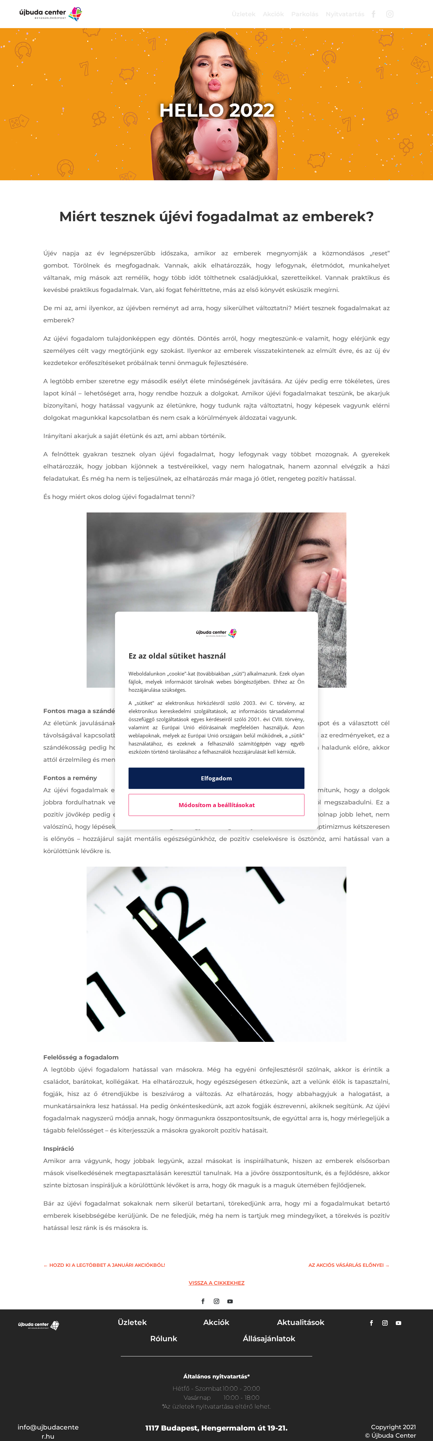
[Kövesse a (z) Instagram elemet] (216, 1301)
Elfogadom (216, 778)
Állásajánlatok (269, 1338)
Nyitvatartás (345, 14)
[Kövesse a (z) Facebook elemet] (203, 1301)
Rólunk (163, 1338)
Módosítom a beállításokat (217, 805)
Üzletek (243, 14)
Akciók (273, 14)
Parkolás (304, 14)
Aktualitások (300, 1322)
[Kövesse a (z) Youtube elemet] (230, 1301)
